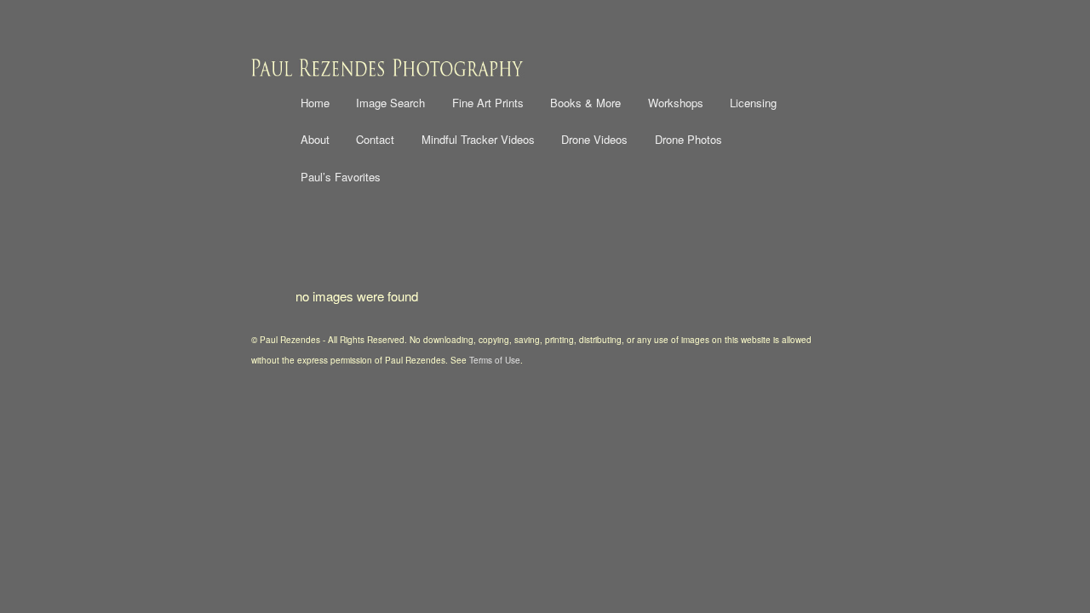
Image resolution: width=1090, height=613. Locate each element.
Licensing (753, 103)
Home (315, 103)
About (315, 139)
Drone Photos (688, 139)
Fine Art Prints (488, 103)
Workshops (675, 103)
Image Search (390, 103)
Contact (375, 139)
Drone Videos (594, 139)
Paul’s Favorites (341, 177)
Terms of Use (494, 360)
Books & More (585, 103)
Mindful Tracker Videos (478, 139)
